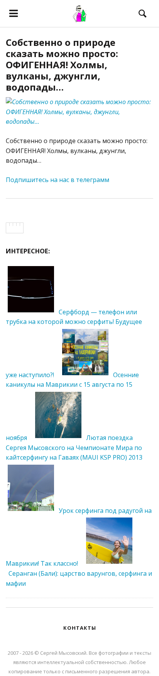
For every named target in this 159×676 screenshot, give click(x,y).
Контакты (79, 627)
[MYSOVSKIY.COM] (79, 13)
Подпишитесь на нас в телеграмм (57, 179)
